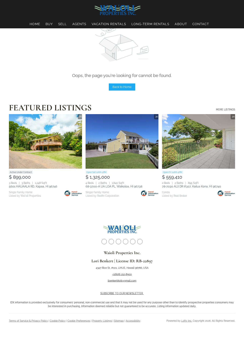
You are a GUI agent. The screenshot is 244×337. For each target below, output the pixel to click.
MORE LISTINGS (225, 109)
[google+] (140, 241)
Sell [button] (62, 24)
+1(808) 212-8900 (122, 274)
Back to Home (122, 87)
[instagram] (125, 241)
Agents (79, 24)
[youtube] (132, 241)
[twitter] (111, 241)
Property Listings (102, 320)
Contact (200, 24)
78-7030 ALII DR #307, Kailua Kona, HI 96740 (191, 186)
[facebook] (104, 241)
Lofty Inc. (186, 320)
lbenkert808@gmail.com (122, 280)
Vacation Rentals (109, 24)
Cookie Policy (58, 320)
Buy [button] (49, 24)
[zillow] (118, 241)
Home (35, 24)
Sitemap (119, 320)
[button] (117, 10)
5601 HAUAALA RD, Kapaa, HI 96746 (33, 186)
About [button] (181, 24)
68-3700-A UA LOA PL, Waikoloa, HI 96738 (114, 186)
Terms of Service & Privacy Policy (28, 320)
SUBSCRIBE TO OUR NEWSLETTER (122, 293)
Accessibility (133, 320)
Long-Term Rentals (150, 24)
